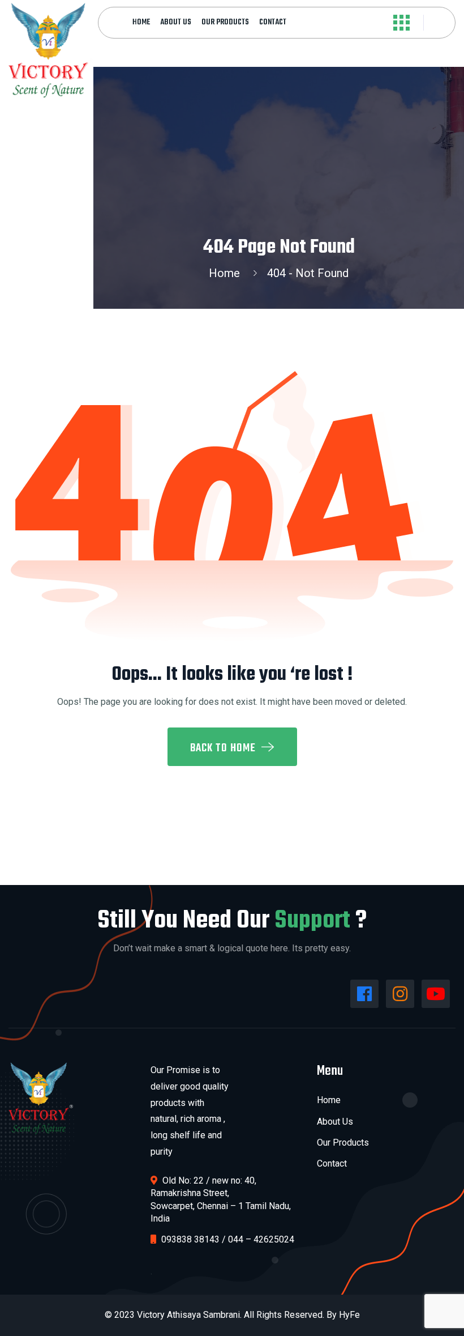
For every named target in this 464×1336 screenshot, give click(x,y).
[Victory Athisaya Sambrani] (50, 49)
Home (141, 22)
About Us (175, 22)
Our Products (225, 22)
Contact (272, 22)
